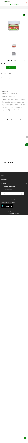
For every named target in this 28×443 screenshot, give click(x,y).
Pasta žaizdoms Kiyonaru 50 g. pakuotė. (26, 61)
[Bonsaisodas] (7, 1)
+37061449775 (14, 3)
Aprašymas (14, 86)
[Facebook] (12, 199)
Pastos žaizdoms (10, 75)
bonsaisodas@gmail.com (16, 4)
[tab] (14, 86)
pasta (11, 78)
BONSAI (6, 78)
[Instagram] (15, 199)
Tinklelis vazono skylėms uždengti (24, 61)
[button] (24, 15)
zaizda (14, 78)
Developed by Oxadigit (14, 213)
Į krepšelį (11, 67)
